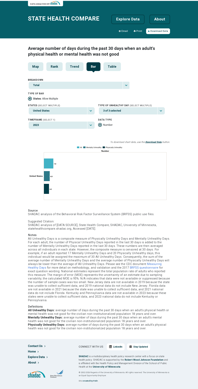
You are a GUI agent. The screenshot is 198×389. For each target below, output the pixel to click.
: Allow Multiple (45, 99)
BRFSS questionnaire (144, 268)
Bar (93, 66)
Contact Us (35, 346)
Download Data (159, 31)
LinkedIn (117, 347)
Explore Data (128, 19)
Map (35, 66)
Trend (74, 66)
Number (108, 125)
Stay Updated (140, 347)
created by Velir (90, 380)
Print (139, 31)
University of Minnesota (106, 367)
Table (112, 66)
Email (124, 31)
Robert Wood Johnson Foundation (144, 360)
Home (32, 351)
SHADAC (83, 356)
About (159, 19)
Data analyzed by (40, 4)
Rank (54, 66)
